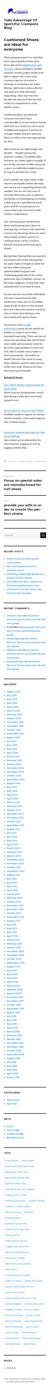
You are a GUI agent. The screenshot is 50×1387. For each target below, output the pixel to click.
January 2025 (14, 764)
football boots (13, 1218)
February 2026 (14, 714)
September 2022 (15, 871)
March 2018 (13, 1077)
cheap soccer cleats (16, 1195)
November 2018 (15, 1046)
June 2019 (12, 1020)
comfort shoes (36, 1200)
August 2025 (13, 737)
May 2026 (12, 703)
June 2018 (12, 1066)
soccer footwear (14, 1315)
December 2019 (15, 997)
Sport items (40, 461)
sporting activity (33, 1321)
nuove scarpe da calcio (17, 1275)
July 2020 (12, 970)
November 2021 (15, 909)
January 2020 (14, 993)
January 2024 (14, 810)
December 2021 (15, 905)
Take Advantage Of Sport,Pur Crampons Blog (21, 24)
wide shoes (29, 1344)
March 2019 (13, 1031)
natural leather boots (17, 1252)
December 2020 (15, 951)
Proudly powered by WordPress (20, 1382)
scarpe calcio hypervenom (19, 1286)
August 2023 (13, 829)
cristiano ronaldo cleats (18, 1206)
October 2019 (14, 1004)
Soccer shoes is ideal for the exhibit (24, 410)
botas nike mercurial (16, 1172)
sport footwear (13, 1321)
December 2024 (15, 768)
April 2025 (12, 752)
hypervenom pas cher (17, 1229)
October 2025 (14, 729)
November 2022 (15, 863)
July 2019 (11, 1016)
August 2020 (14, 966)
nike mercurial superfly (18, 1263)
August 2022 (13, 875)
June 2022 (12, 882)
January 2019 (14, 1039)
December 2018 (15, 1043)
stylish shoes (29, 1332)
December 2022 (15, 859)
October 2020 (14, 959)
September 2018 (15, 1054)
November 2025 (15, 726)
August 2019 (13, 1012)
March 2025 (13, 756)
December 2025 (15, 722)
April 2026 (12, 707)
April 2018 (12, 1073)
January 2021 (14, 947)
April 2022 (12, 890)
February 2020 (15, 989)
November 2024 (15, 771)
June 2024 (12, 791)
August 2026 (13, 691)
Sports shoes (12, 1332)
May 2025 (12, 749)
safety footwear (33, 1281)
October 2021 (14, 913)
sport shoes (32, 1326)
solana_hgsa (13, 638)
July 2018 (11, 1062)
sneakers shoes (13, 1309)
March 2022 (13, 894)
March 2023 (13, 848)
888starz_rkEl (14, 650)
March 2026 (13, 710)
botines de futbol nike (17, 1178)
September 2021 (15, 917)
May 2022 (12, 886)
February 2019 (14, 1035)
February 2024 (14, 806)
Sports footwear (14, 1326)
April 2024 (12, 798)
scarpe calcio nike (14, 1292)
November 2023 (15, 817)
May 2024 (12, 794)
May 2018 (12, 1069)
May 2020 (12, 978)
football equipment (16, 1223)
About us (11, 1368)
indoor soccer (12, 1235)
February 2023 (14, 852)
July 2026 (12, 695)
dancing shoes (13, 1212)
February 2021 (14, 943)
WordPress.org (15, 1137)
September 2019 (15, 1008)
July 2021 (11, 924)
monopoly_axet (15, 661)
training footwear (31, 1338)
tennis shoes (12, 1338)
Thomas (11, 461)
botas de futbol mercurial (19, 1166)
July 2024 (12, 787)
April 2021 (12, 936)
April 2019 (12, 1027)
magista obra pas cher (17, 1246)
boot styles (27, 1160)
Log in (10, 1126)
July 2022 (12, 878)
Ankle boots (11, 1160)
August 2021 (13, 920)
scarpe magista (13, 1304)
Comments (15, 1133)
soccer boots (32, 1309)
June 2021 (12, 928)
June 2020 (12, 974)
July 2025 (12, 741)
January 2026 (14, 718)
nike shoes (11, 1269)
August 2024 (13, 783)
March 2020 (13, 985)
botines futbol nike (15, 1183)
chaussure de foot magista (19, 1189)
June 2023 (12, 836)
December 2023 (15, 813)
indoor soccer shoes (16, 1241)
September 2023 (15, 825)
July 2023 (12, 833)
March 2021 (13, 939)
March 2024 (13, 802)
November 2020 (15, 955)
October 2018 (14, 1050)
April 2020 (13, 982)
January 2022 (14, 901)
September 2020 (16, 962)
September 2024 (16, 779)
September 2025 (15, 733)
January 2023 (14, 855)
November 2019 (15, 1001)
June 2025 (12, 745)
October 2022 (14, 867)
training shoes (12, 1344)
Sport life (12, 1103)
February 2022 (14, 897)
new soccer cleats (15, 1258)
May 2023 (12, 840)
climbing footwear (15, 1200)
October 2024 (14, 775)
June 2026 (12, 699)
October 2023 (14, 821)
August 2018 (13, 1058)
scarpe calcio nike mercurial (20, 1298)
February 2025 (14, 760)
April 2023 (12, 844)
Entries (13, 1130)
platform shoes (13, 1281)
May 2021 (12, 932)
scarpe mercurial (34, 1304)
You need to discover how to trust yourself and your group (26, 619)
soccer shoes (33, 1315)
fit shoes (28, 1212)
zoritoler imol (14, 615)
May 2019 (12, 1024)
